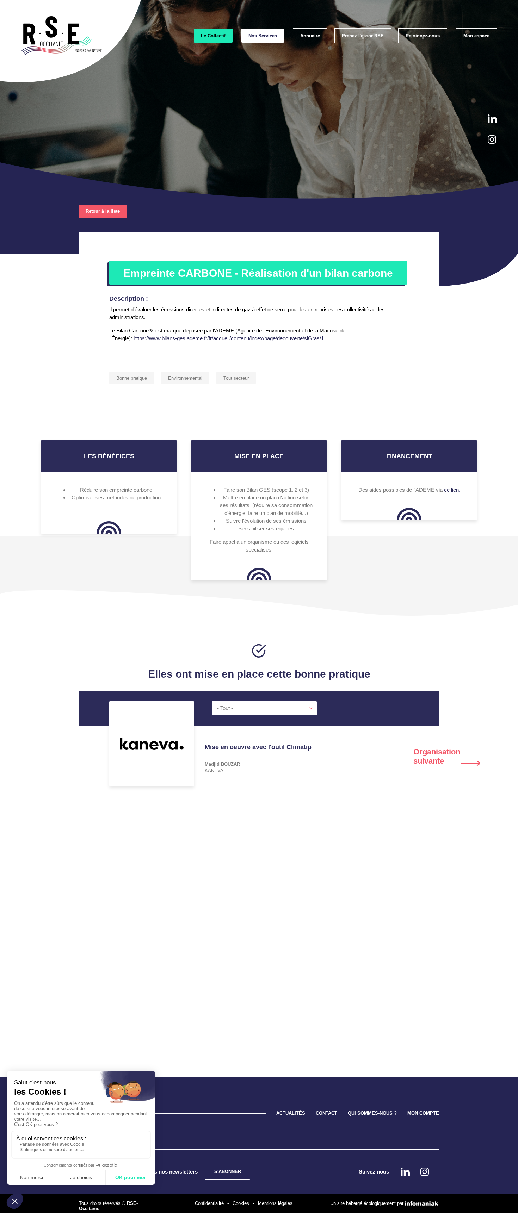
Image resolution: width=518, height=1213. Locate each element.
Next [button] (446, 756)
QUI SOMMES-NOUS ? (372, 1113)
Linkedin (492, 118)
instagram (492, 139)
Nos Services (262, 35)
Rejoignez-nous (423, 35)
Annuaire (310, 35)
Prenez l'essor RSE (363, 35)
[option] (259, 768)
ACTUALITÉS (290, 1113)
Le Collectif (213, 35)
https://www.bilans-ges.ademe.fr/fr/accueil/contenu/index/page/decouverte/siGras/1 (228, 338)
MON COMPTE (423, 1113)
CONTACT (326, 1113)
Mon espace (476, 35)
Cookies (241, 1203)
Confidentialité (209, 1203)
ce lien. (452, 490)
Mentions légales (275, 1203)
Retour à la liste (103, 211)
